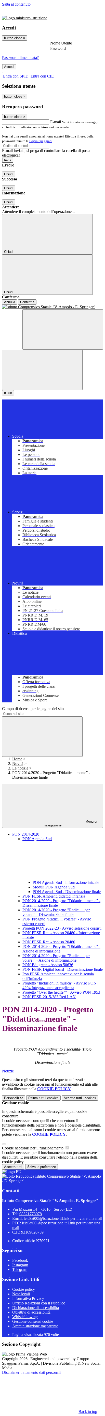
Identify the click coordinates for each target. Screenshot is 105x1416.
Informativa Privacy (28, 1298)
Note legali (21, 1294)
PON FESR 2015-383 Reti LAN (49, 997)
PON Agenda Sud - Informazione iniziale (66, 882)
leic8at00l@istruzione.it (63, 1218)
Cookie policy (23, 1289)
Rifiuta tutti (43, 1098)
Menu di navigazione (70, 823)
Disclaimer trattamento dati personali (31, 1372)
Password (58, 48)
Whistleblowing (25, 1317)
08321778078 (30, 1214)
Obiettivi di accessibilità (31, 1312)
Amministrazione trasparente (35, 1326)
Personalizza (13, 1098)
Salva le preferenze (41, 1167)
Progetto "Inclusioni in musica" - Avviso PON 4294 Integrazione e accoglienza (59, 985)
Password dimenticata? (20, 57)
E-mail (55, 122)
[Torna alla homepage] (52, 307)
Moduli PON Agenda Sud (54, 887)
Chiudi (8, 174)
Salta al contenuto (16, 4)
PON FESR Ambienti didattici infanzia (53, 896)
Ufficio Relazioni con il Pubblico (38, 1303)
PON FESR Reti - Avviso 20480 (48, 942)
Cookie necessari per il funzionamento (33, 1148)
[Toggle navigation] (42, 370)
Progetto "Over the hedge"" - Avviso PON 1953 (61, 992)
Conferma (27, 302)
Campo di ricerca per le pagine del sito (33, 708)
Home (17, 759)
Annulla (9, 302)
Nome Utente (61, 43)
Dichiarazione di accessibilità (35, 1307)
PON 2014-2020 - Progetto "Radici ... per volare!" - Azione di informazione (56, 957)
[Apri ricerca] (62, 329)
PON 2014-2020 (25, 834)
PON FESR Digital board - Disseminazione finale (62, 969)
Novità (17, 763)
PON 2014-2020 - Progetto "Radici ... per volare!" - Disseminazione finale (56, 912)
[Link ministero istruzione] (24, 18)
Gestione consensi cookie (32, 1321)
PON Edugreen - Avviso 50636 (47, 965)
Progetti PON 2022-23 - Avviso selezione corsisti (61, 928)
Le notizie (20, 768)
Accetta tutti (80, 1098)
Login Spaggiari (40, 141)
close (8, 393)
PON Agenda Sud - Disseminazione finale (67, 891)
